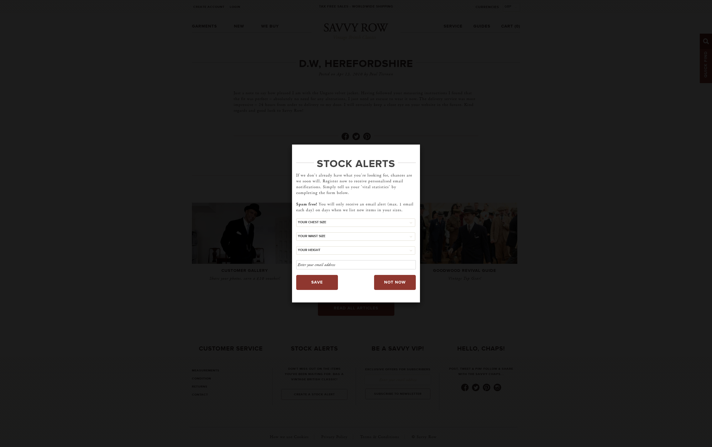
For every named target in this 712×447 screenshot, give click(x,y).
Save (317, 282)
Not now (395, 282)
